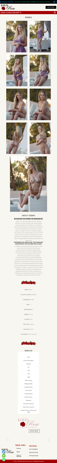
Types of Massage (18, 456)
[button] (54, 12)
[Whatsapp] (3, 459)
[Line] (3, 455)
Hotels (18, 451)
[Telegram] (3, 451)
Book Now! (34, 431)
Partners (18, 448)
